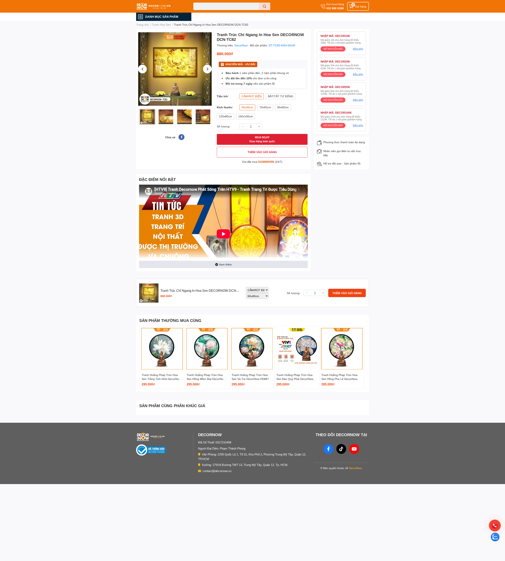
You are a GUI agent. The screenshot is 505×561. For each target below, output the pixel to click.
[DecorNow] (160, 6)
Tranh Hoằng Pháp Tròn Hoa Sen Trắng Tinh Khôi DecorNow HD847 (161, 378)
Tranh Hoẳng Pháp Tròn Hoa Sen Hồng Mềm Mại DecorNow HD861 (206, 378)
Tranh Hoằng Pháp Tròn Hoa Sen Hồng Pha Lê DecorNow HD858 (339, 378)
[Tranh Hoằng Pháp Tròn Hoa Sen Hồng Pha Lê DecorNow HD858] (342, 348)
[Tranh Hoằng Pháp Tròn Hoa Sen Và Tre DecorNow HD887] (252, 348)
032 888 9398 (335, 8)
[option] (175, 69)
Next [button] (207, 69)
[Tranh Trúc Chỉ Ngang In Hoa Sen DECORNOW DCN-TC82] (175, 69)
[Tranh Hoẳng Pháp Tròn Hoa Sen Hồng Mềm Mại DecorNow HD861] (207, 348)
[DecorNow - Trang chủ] (163, 436)
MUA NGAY (262, 139)
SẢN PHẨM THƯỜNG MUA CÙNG (170, 320)
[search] (264, 6)
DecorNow (241, 45)
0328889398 (266, 161)
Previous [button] (142, 69)
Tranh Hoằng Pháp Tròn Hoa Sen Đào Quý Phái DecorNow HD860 (294, 378)
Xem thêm (225, 264)
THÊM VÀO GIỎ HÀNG (262, 152)
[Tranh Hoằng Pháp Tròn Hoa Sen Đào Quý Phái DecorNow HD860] (297, 348)
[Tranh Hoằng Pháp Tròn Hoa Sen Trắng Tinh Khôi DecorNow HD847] (162, 348)
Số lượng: (223, 126)
